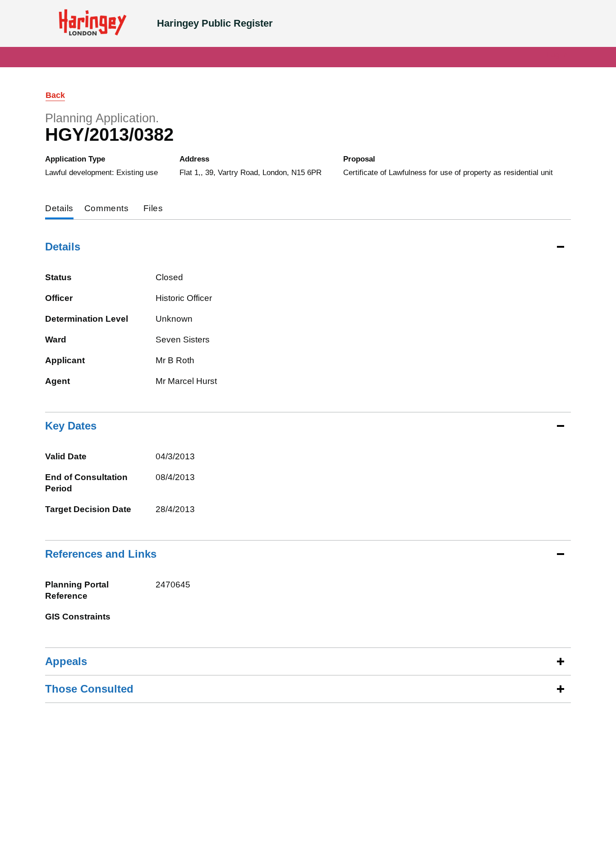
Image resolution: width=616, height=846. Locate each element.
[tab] (59, 209)
